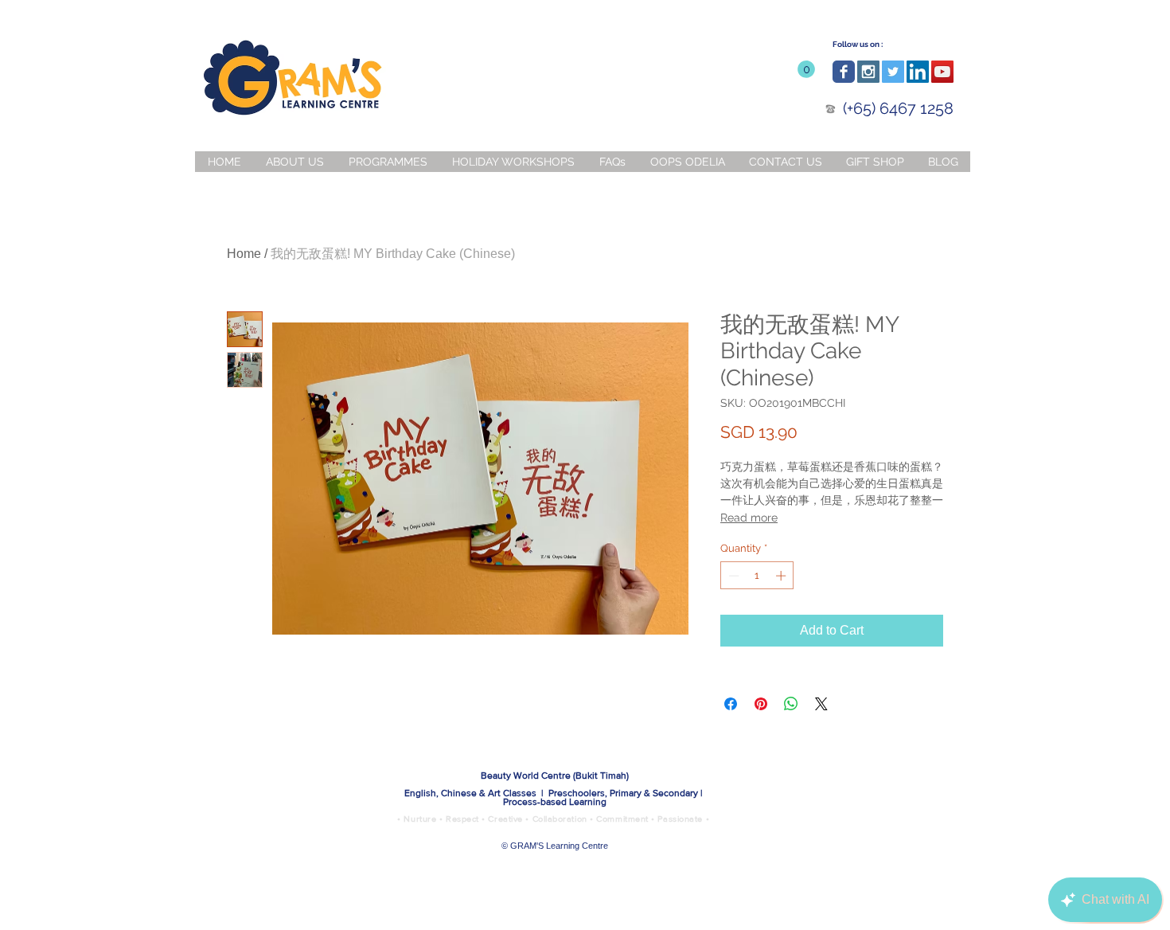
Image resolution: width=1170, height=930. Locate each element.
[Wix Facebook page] (844, 72)
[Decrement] (732, 575)
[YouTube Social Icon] (942, 72)
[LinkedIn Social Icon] (918, 72)
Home (244, 253)
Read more (749, 517)
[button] (806, 69)
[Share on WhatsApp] (791, 703)
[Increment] (782, 575)
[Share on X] (821, 703)
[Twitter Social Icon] (893, 72)
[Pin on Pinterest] (760, 703)
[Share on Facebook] (730, 703)
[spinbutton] (757, 575)
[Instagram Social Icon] (868, 72)
